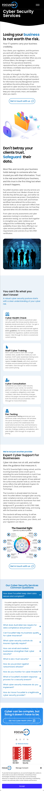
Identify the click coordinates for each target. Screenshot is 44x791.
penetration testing (15, 416)
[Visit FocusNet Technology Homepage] (10, 5)
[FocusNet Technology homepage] (22, 732)
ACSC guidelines (11, 331)
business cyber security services (24, 190)
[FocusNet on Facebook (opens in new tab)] (24, 739)
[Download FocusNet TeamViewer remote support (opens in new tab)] (20, 739)
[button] (41, 768)
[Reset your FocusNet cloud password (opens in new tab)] (16, 739)
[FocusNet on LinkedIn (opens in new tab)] (27, 739)
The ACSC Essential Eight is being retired (18, 469)
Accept (22, 786)
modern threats (16, 361)
